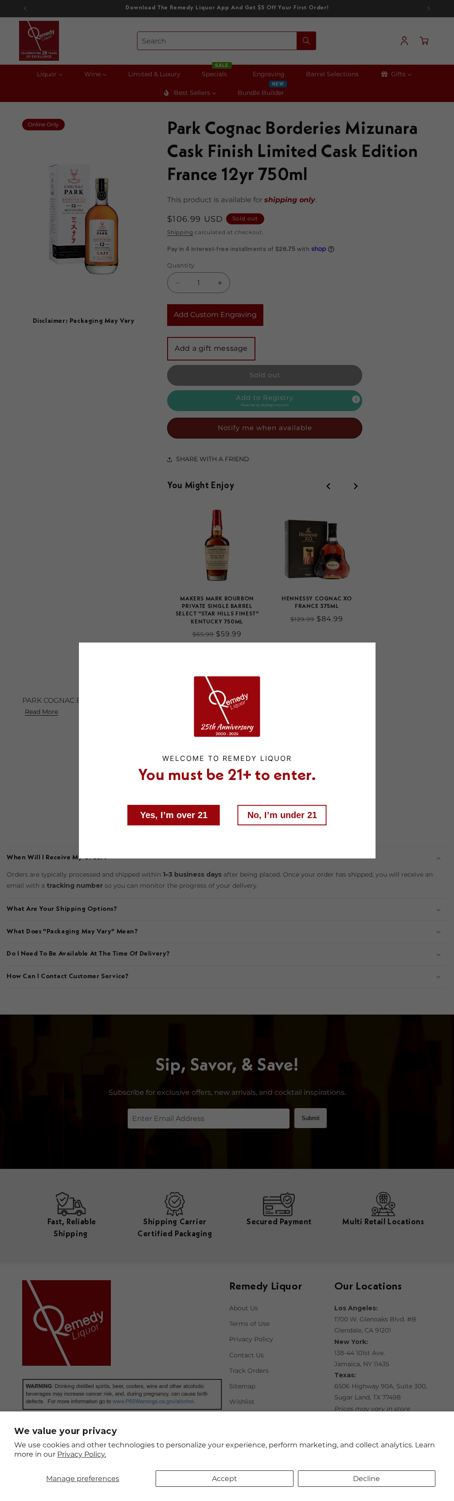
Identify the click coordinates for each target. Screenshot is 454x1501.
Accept (224, 1478)
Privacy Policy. (81, 1454)
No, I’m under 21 (282, 814)
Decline (366, 1478)
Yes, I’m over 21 (173, 814)
